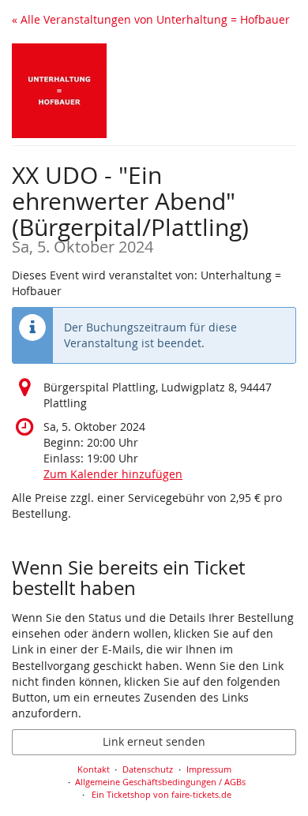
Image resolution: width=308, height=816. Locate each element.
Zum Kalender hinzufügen (112, 473)
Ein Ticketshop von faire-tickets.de (161, 794)
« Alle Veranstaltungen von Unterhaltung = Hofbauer (151, 19)
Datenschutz (147, 769)
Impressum (208, 769)
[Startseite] (59, 90)
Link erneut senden (154, 741)
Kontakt (93, 769)
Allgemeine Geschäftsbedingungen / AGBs (160, 782)
